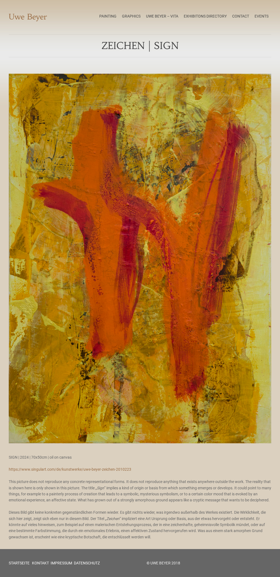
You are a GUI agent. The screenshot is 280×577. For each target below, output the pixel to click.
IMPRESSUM (61, 563)
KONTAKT (40, 563)
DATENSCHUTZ (87, 563)
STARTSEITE (19, 563)
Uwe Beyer (28, 17)
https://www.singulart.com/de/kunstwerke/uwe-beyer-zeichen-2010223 (70, 469)
